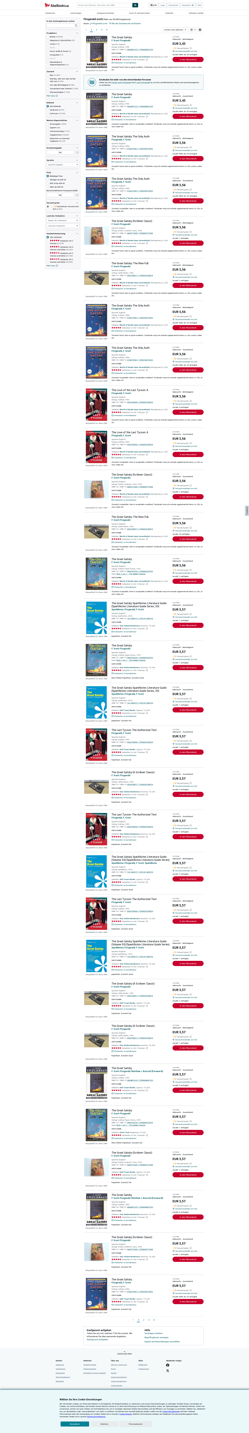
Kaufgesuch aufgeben (97, 1339)
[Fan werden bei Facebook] (167, 1365)
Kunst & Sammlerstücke (139, 13)
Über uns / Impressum (119, 1365)
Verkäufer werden (196, 13)
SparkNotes (117, 609)
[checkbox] (48, 37)
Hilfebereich (143, 1365)
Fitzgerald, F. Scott (121, 139)
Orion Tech (124, 1132)
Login (163, 5)
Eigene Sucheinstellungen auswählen (162, 1341)
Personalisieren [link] (136, 1424)
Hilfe (199, 5)
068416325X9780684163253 (140, 571)
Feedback (247, 511)
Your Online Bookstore (130, 626)
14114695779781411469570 (140, 618)
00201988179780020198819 (140, 275)
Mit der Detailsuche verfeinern (126, 23)
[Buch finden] (135, 5)
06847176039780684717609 (140, 233)
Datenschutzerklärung (119, 1377)
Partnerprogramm (89, 1369)
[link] (200, 30)
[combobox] (104, 5)
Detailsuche (50, 13)
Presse (113, 1369)
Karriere (114, 1373)
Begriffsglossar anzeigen (156, 1337)
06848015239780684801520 (140, 49)
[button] (86, 29)
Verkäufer (169, 13)
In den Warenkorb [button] (188, 59)
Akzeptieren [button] (75, 1424)
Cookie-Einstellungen (171, 1411)
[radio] (48, 110)
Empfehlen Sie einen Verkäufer (94, 1373)
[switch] (49, 206)
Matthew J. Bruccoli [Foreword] (147, 1071)
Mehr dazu (51, 96)
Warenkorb (60, 1381)
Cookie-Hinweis (116, 1385)
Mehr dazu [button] (51, 265)
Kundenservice (144, 1369)
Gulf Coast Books (127, 710)
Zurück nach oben (124, 1353)
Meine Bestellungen (63, 1377)
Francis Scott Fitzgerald (121, 82)
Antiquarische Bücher (105, 13)
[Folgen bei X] (167, 1371)
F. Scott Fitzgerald (121, 40)
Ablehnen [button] (104, 1424)
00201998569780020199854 (140, 402)
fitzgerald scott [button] (100, 23)
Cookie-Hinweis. (125, 1414)
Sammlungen (75, 13)
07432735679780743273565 (140, 148)
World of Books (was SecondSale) (135, 57)
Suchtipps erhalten (153, 1333)
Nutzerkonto (173, 5)
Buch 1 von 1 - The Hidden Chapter (131, 574)
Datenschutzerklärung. (96, 1416)
